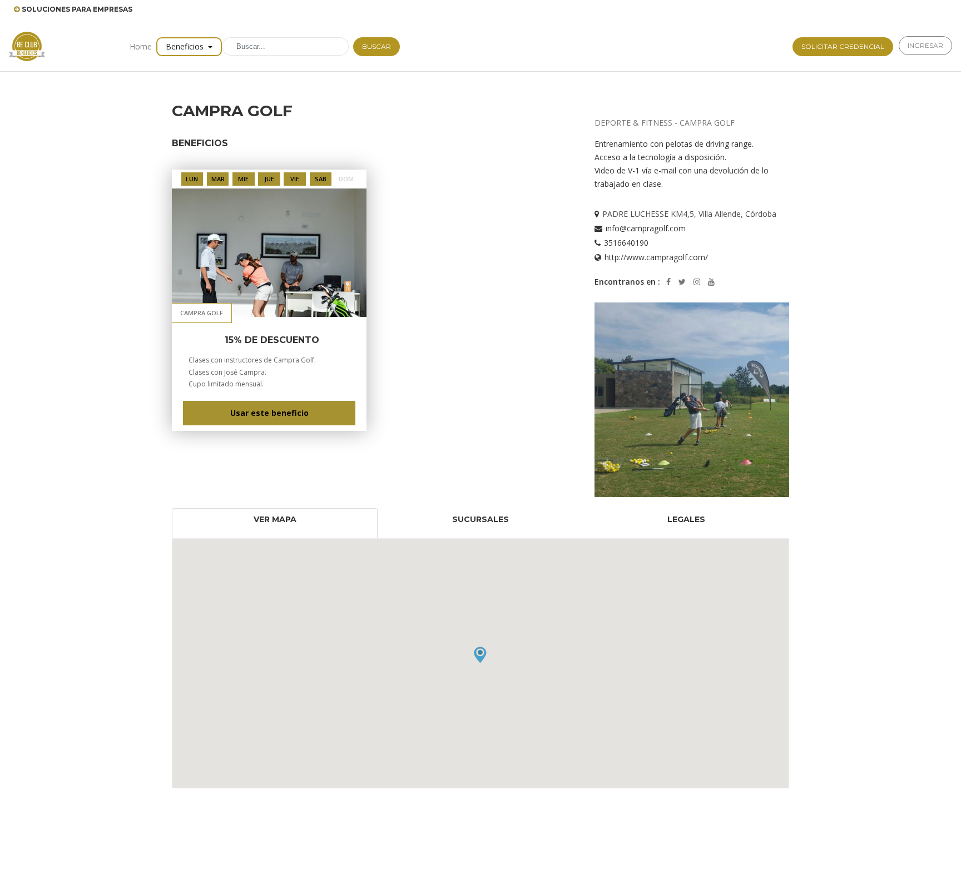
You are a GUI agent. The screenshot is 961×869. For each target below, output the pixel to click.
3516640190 (626, 242)
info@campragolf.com (646, 228)
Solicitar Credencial (842, 46)
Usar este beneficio (269, 413)
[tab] (275, 523)
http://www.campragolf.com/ (656, 257)
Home (141, 46)
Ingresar (925, 45)
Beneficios (186, 46)
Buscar (376, 46)
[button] (480, 654)
